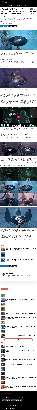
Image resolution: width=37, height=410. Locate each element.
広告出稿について (10, 405)
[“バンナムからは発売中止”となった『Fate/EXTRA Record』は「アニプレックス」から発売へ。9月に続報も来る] (3, 364)
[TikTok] (18, 400)
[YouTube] (3, 400)
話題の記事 (18, 5)
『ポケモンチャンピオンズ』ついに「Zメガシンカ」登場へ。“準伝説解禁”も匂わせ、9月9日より (17, 346)
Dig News (10, 23)
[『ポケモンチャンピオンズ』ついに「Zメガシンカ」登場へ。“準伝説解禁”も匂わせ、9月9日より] (3, 346)
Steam (9, 239)
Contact (6, 405)
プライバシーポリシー (16, 405)
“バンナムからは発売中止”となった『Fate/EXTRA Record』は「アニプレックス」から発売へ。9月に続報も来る (19, 364)
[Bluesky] (5, 400)
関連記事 (12, 66)
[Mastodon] (14, 400)
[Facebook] (16, 400)
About (3, 405)
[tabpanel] (18, 317)
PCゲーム (10, 5)
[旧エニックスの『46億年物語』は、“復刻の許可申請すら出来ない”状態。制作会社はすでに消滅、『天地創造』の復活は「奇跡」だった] (3, 355)
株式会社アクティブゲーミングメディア (13, 397)
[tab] (6, 291)
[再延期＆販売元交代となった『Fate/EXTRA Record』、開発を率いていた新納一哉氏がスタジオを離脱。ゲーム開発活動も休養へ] (3, 360)
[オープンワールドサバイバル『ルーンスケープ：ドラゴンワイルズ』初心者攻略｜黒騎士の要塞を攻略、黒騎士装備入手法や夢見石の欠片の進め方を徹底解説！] (3, 387)
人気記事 (3, 5)
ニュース (15, 21)
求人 (34, 5)
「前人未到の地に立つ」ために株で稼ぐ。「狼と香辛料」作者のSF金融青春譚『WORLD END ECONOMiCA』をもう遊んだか (20, 313)
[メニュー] (35, 1)
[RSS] (21, 400)
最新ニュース (27, 5)
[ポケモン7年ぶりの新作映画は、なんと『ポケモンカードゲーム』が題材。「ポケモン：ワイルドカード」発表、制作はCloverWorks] (3, 351)
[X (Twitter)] (9, 400)
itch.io (12, 239)
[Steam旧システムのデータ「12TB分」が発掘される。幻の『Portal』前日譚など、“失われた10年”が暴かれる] (3, 369)
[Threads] (12, 400)
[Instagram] (7, 400)
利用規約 (21, 405)
